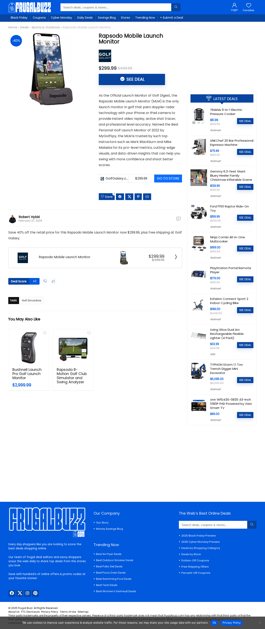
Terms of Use (68, 611)
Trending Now (145, 18)
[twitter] (19, 593)
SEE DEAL (135, 79)
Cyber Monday (61, 18)
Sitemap (83, 611)
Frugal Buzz (25, 608)
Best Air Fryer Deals (109, 554)
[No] (260, 623)
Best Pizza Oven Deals (111, 573)
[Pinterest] (35, 593)
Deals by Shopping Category (200, 548)
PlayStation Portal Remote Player (230, 270)
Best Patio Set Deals (109, 566)
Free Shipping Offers (195, 567)
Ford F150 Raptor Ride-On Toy (229, 208)
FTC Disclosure (30, 611)
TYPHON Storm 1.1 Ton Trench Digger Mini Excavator (226, 368)
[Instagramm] (27, 593)
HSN (212, 354)
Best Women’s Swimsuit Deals (116, 591)
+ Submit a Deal (171, 18)
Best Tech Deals (106, 585)
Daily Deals (85, 18)
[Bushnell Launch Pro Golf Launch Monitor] (28, 347)
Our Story (102, 523)
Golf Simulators (31, 300)
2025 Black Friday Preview (198, 536)
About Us (13, 611)
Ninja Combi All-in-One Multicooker (227, 239)
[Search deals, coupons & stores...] (176, 7)
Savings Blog (107, 18)
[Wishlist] (248, 5)
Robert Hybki (29, 216)
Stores (125, 18)
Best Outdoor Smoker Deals (114, 560)
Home (12, 27)
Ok (214, 622)
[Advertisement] (222, 55)
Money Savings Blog (109, 529)
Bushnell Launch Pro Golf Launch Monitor (27, 373)
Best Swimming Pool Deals (113, 579)
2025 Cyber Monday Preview (200, 542)
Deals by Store (191, 554)
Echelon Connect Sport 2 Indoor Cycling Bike (229, 301)
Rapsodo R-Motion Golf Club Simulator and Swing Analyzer (72, 376)
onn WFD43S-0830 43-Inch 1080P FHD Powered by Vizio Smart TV (231, 403)
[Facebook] (11, 593)
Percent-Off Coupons (195, 573)
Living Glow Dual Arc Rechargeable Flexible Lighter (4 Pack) (227, 333)
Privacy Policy (49, 611)
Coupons (39, 18)
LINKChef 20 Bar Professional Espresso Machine (231, 142)
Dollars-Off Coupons (195, 560)
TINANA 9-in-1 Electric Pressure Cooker (226, 112)
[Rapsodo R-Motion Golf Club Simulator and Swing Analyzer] (73, 347)
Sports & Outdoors (46, 27)
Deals (24, 27)
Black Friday (19, 18)
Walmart (215, 130)
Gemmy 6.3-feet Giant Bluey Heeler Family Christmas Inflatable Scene (231, 175)
